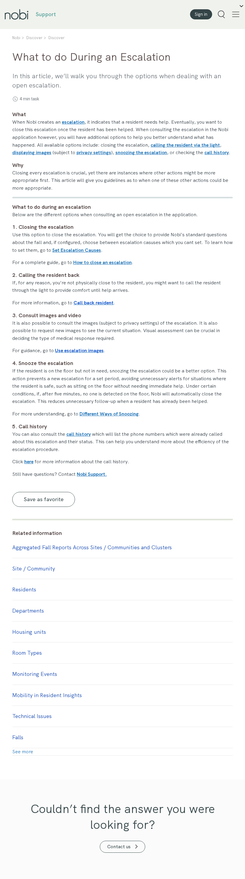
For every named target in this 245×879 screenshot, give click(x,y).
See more (22, 751)
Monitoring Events (34, 674)
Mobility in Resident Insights (47, 695)
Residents (24, 589)
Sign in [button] (201, 14)
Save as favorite (44, 499)
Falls (17, 737)
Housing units (29, 631)
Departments (28, 610)
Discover (34, 37)
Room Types (27, 652)
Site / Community (33, 568)
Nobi (16, 37)
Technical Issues (32, 716)
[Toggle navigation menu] (234, 14)
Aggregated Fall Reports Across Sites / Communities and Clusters (92, 547)
